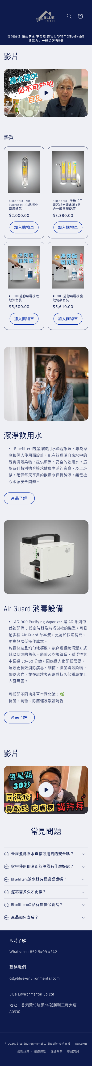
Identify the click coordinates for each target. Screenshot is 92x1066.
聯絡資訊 (73, 1051)
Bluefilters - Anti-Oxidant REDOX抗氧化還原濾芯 (23, 205)
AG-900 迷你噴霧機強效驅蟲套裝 (68, 298)
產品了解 (19, 498)
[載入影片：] (46, 93)
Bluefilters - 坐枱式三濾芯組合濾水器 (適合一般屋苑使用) (68, 205)
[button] (9, 16)
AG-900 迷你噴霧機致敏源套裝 (24, 298)
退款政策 (23, 1051)
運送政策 (57, 1051)
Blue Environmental (30, 1044)
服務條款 (40, 1051)
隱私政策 (81, 1044)
